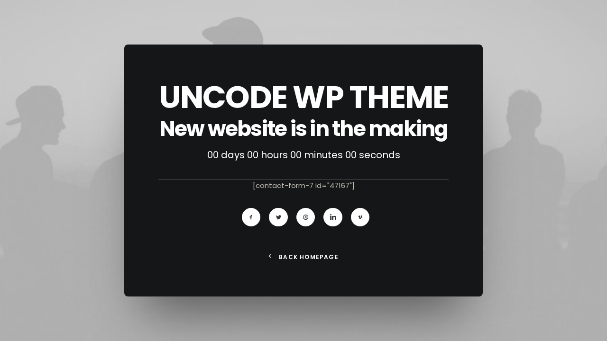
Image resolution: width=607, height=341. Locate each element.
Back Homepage (309, 257)
